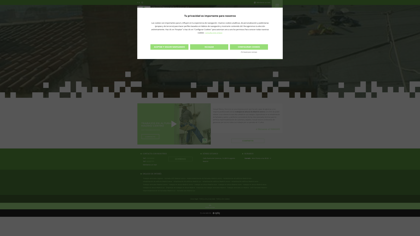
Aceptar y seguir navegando (169, 47)
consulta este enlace (213, 32)
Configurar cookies (249, 48)
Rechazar (209, 47)
